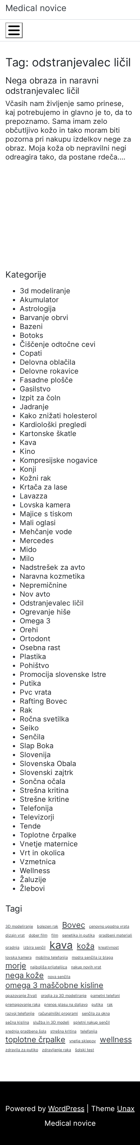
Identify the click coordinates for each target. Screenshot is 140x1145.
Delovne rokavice (49, 371)
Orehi (29, 629)
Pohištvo (34, 665)
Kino (27, 451)
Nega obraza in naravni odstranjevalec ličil (51, 85)
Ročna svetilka (44, 719)
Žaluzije (33, 879)
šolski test (84, 1050)
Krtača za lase (43, 487)
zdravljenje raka (56, 1050)
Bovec (73, 924)
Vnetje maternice (49, 844)
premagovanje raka (22, 1004)
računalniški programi (58, 1013)
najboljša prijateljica (48, 967)
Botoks (31, 335)
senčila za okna (96, 1013)
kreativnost (108, 947)
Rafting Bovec (43, 701)
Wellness (35, 870)
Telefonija (36, 808)
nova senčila (59, 976)
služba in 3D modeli (51, 1022)
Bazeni (31, 326)
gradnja (12, 947)
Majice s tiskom (46, 514)
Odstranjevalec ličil (52, 603)
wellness (116, 1039)
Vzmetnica (38, 861)
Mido (28, 549)
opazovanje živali (21, 995)
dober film (38, 935)
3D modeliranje (19, 926)
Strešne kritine (44, 799)
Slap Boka (36, 745)
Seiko (29, 728)
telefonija (88, 1031)
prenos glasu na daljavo (66, 1004)
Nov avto (35, 594)
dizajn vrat (15, 935)
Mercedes (36, 540)
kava (61, 945)
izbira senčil (34, 947)
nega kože (24, 975)
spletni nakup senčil (91, 1022)
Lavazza (33, 496)
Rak (26, 710)
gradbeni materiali (115, 935)
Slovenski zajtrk (46, 772)
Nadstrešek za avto (52, 567)
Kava (28, 442)
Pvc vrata (35, 692)
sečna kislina (17, 1022)
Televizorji (37, 817)
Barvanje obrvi (44, 317)
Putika (30, 683)
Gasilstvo (35, 389)
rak (110, 1004)
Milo (27, 558)
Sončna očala (42, 781)
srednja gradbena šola (25, 1031)
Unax (126, 1108)
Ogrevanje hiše (45, 612)
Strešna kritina (44, 790)
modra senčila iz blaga (92, 957)
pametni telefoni (105, 995)
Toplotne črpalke (48, 835)
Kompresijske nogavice (59, 460)
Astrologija (38, 308)
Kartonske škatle (48, 433)
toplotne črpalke (35, 1039)
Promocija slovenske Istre (63, 674)
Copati (31, 353)
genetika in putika (78, 935)
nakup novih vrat (86, 967)
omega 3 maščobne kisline (54, 985)
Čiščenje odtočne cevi (57, 344)
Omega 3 (35, 621)
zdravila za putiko (21, 1050)
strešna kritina (63, 1031)
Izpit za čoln (40, 398)
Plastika (33, 656)
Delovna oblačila (47, 362)
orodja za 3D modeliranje (64, 995)
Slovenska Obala (48, 763)
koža (85, 946)
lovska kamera (18, 957)
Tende (30, 826)
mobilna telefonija (52, 957)
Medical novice (35, 8)
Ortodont (35, 638)
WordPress (66, 1108)
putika (97, 1004)
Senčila (32, 737)
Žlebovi (32, 888)
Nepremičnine (43, 585)
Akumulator (39, 299)
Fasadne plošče (46, 380)
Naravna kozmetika (52, 576)
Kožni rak (35, 478)
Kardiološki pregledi (53, 424)
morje (15, 965)
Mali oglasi (38, 522)
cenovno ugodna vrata (109, 926)
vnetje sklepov (82, 1041)
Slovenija (35, 754)
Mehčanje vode (46, 531)
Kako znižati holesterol (58, 415)
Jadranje (34, 406)
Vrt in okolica (42, 852)
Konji (28, 469)
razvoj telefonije (19, 1013)
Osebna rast (40, 647)
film (54, 935)
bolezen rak (47, 926)
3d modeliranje (45, 291)
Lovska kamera (45, 505)
